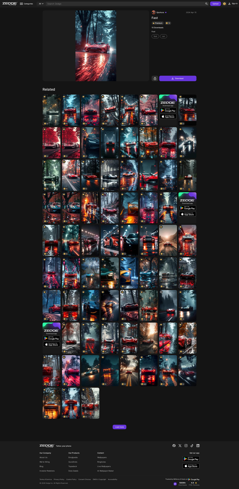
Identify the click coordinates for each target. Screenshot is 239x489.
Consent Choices (84, 479)
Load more (119, 427)
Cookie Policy (71, 479)
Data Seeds (73, 471)
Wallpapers (102, 457)
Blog (41, 466)
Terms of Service (46, 479)
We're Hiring (45, 462)
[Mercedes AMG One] (90, 370)
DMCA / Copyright (99, 479)
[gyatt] (168, 305)
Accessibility (112, 479)
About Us (43, 457)
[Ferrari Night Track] (90, 240)
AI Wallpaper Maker (105, 471)
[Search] (206, 4)
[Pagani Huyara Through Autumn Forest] (149, 338)
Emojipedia (73, 457)
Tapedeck (72, 466)
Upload (216, 4)
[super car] (168, 338)
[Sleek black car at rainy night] (110, 142)
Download (179, 78)
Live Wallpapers (104, 466)
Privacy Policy (59, 479)
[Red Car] (90, 207)
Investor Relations (47, 471)
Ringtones (101, 462)
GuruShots (72, 462)
